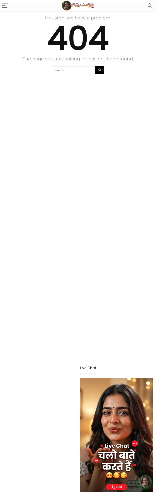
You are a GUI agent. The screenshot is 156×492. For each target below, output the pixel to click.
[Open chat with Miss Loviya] (145, 481)
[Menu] (5, 5)
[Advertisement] (39, 394)
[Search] (150, 5)
